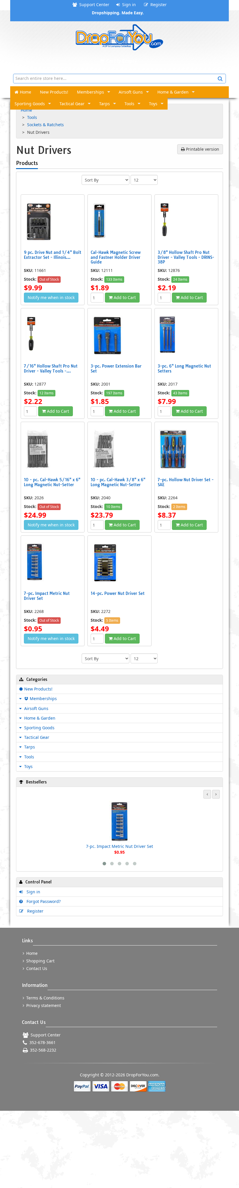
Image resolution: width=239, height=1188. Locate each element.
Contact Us (36, 968)
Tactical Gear (72, 103)
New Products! (54, 92)
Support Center (93, 4)
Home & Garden (173, 92)
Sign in (128, 4)
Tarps (104, 103)
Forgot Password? (42, 901)
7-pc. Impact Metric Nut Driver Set (119, 846)
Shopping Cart (40, 961)
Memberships (90, 92)
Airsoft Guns (131, 92)
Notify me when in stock (51, 297)
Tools (129, 103)
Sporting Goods (30, 103)
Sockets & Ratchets (46, 124)
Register (157, 4)
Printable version (202, 149)
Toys (153, 103)
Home (25, 92)
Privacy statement (43, 1005)
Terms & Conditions (44, 998)
